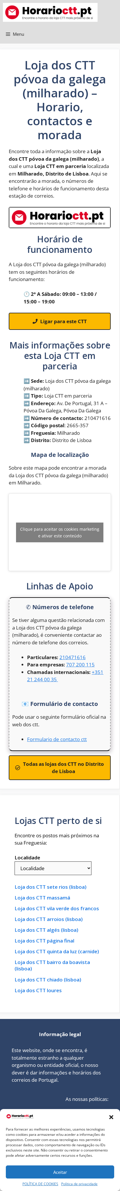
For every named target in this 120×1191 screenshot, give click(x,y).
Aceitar (60, 1172)
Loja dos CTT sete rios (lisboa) (51, 887)
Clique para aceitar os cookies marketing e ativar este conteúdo (59, 532)
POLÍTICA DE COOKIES (40, 1183)
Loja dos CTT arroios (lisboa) (49, 919)
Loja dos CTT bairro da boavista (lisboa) (52, 965)
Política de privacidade (79, 1183)
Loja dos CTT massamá (42, 898)
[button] (111, 1117)
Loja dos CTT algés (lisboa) (46, 930)
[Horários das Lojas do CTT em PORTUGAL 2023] (50, 12)
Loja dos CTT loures (38, 990)
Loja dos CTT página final (44, 941)
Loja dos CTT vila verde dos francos (57, 908)
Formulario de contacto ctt (57, 739)
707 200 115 (80, 664)
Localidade (27, 857)
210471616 (72, 657)
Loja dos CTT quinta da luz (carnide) (57, 951)
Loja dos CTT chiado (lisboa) (48, 980)
